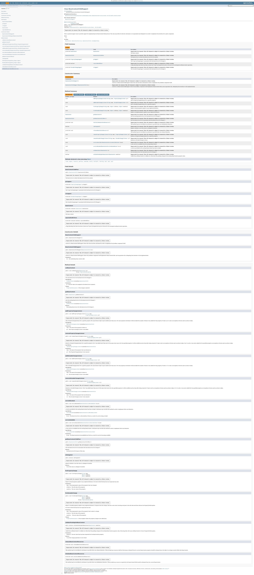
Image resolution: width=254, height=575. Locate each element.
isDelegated (96, 126)
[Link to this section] (75, 44)
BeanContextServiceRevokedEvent (109, 146)
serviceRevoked (97, 146)
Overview (3, 3)
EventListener (117, 15)
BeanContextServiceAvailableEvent (110, 142)
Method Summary (5, 17)
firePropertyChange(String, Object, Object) (11, 60)
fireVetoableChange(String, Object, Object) (11, 62)
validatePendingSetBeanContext (101, 154)
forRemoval (73, 23)
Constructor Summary (6, 15)
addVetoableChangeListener (100, 102)
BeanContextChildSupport (26, 5)
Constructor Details (5, 31)
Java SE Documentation (94, 568)
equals (70, 161)
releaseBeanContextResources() (9, 66)
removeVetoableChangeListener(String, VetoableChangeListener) (16, 50)
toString (101, 161)
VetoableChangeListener (120, 102)
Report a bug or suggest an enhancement (72, 567)
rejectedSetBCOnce (6, 29)
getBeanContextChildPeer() (8, 56)
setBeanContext (97, 150)
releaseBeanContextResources (100, 130)
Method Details (4, 38)
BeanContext (74, 51)
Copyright (66, 570)
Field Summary (4, 13)
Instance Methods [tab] (79, 94)
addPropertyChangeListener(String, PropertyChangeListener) (15, 44)
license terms (140, 0)
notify (90, 161)
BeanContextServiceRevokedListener (83, 15)
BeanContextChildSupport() (8, 33)
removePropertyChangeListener (100, 134)
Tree (13, 3)
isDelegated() (5, 58)
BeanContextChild (69, 15)
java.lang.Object (68, 11)
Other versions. (165, 568)
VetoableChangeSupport (76, 67)
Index (29, 3)
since (72, 22)
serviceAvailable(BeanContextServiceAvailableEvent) (13, 54)
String (108, 98)
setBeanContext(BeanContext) (8, 40)
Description (3, 11)
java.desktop (3, 5)
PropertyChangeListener (120, 98)
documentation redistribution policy (95, 571)
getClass (81, 161)
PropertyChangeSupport (76, 59)
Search (33, 3)
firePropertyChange (98, 106)
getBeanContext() (6, 42)
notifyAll (96, 161)
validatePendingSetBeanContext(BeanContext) (12, 64)
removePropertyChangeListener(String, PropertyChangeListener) (16, 46)
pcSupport (4, 23)
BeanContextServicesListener (99, 15)
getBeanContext (97, 114)
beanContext (5, 27)
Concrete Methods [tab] (90, 94)
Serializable (110, 15)
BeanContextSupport (70, 19)
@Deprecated (67, 22)
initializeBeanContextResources (101, 122)
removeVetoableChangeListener (100, 138)
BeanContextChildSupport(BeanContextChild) (12, 35)
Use (10, 3)
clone (66, 161)
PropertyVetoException (85, 272)
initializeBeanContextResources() (10, 68)
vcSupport (4, 25)
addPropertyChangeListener (100, 98)
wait (106, 161)
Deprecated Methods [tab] (102, 94)
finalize (75, 161)
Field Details (4, 19)
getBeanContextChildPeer (99, 118)
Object (70, 26)
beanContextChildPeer (7, 21)
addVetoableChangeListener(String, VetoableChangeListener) (15, 48)
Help (36, 3)
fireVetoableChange (98, 110)
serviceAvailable (97, 142)
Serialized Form (95, 40)
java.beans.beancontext (13, 5)
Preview (17, 3)
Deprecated (24, 3)
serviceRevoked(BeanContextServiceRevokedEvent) (13, 52)
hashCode (86, 161)
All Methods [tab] (69, 94)
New (20, 3)
